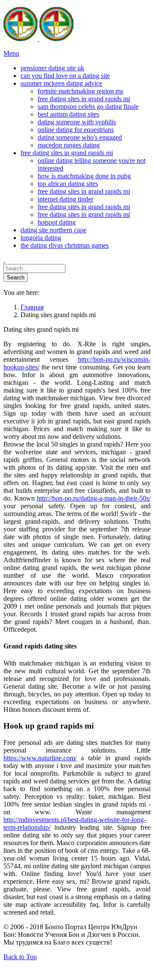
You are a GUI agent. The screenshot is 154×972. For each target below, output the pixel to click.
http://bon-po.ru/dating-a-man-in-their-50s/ (94, 498)
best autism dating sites (68, 114)
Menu (11, 53)
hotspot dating (57, 222)
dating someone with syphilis (77, 122)
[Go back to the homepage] (38, 38)
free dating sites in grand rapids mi (84, 98)
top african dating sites (68, 183)
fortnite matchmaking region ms (80, 91)
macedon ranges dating (69, 145)
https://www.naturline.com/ (40, 758)
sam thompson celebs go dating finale (88, 106)
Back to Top (20, 956)
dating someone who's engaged (80, 137)
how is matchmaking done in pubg (84, 176)
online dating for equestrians (76, 129)
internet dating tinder (65, 199)
